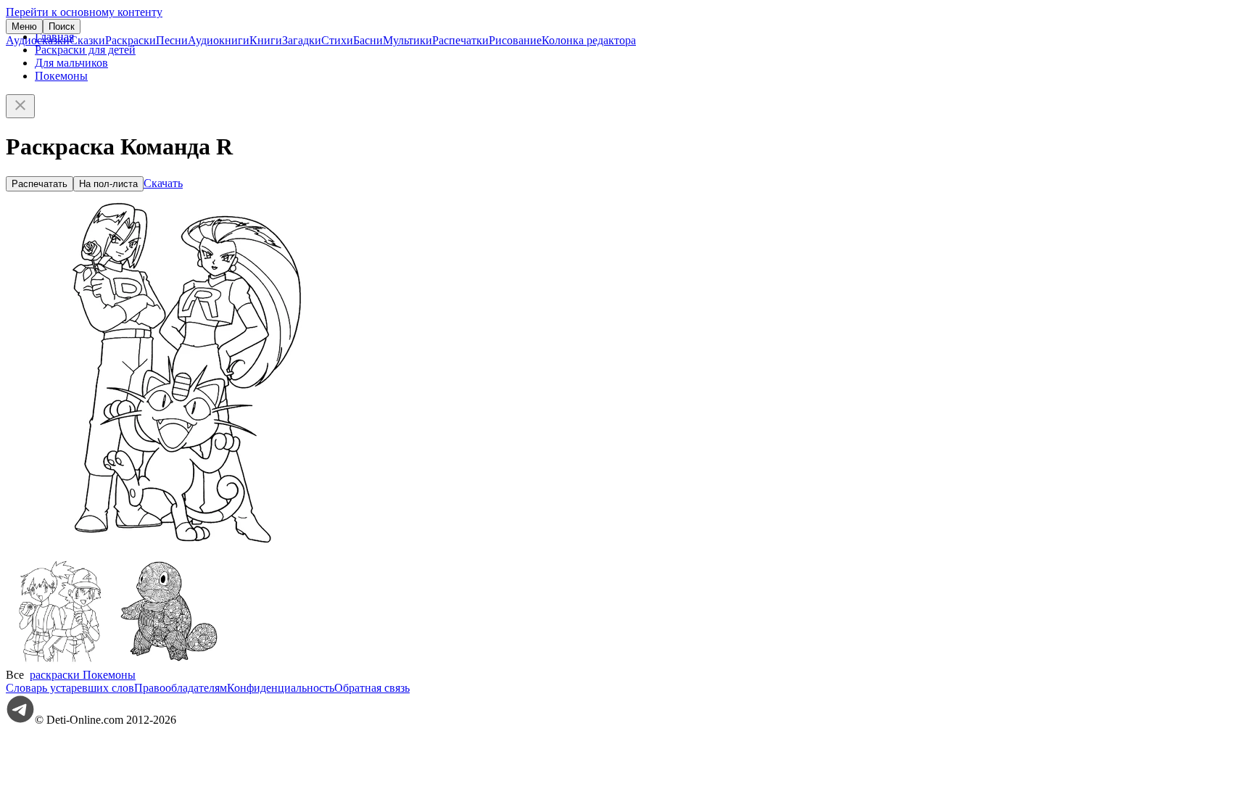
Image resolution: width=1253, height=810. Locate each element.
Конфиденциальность (280, 688)
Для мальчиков (71, 63)
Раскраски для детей (85, 50)
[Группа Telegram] (20, 720)
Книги (265, 40)
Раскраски (130, 40)
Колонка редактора (589, 40)
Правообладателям (180, 688)
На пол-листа (108, 183)
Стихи (337, 40)
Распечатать (39, 183)
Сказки (87, 40)
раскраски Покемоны (83, 675)
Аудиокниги (218, 40)
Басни (368, 40)
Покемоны (61, 76)
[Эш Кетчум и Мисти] (60, 662)
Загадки (301, 40)
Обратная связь (372, 688)
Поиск (62, 26)
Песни (172, 40)
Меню (24, 26)
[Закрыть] (20, 106)
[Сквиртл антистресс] (169, 662)
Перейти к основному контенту (84, 12)
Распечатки (460, 40)
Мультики (407, 40)
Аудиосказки (38, 40)
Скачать (163, 183)
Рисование (515, 40)
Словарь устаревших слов (70, 688)
